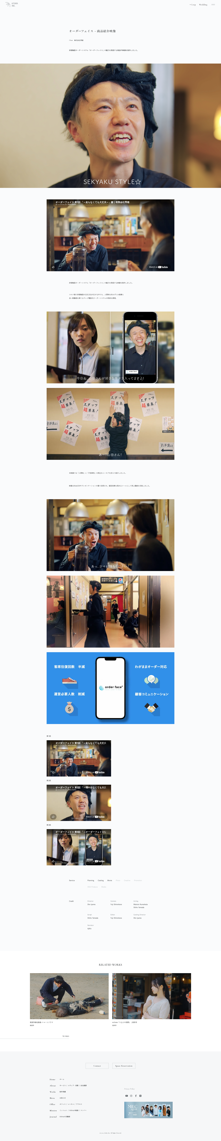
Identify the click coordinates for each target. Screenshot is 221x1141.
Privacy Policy (129, 1089)
